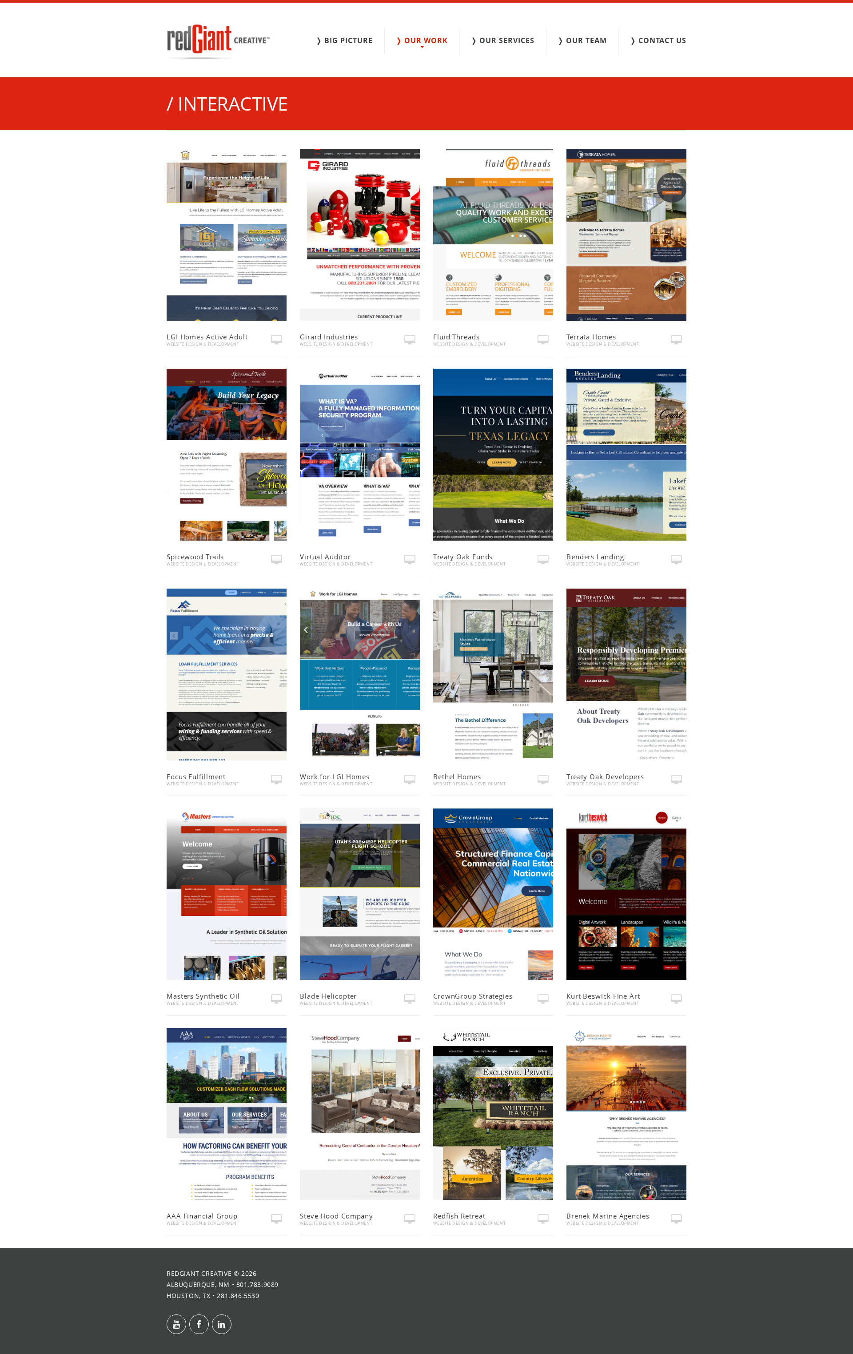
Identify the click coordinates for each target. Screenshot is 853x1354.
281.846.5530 (238, 1295)
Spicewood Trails (195, 556)
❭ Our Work (422, 40)
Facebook (199, 1324)
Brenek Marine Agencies (608, 1215)
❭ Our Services (502, 40)
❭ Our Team (582, 40)
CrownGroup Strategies (473, 996)
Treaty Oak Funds (463, 556)
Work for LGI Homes (335, 776)
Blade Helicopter (328, 996)
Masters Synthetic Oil (203, 996)
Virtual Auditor (325, 556)
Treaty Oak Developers (605, 776)
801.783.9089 (257, 1284)
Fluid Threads (456, 336)
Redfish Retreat (459, 1215)
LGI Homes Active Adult (207, 336)
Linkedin (221, 1324)
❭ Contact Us (658, 40)
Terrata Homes (591, 336)
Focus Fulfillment (196, 776)
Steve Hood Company (336, 1215)
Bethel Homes (457, 776)
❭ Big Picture (344, 40)
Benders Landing (595, 556)
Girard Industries (329, 336)
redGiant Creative (199, 1273)
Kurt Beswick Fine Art (603, 996)
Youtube (176, 1324)
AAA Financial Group (202, 1215)
